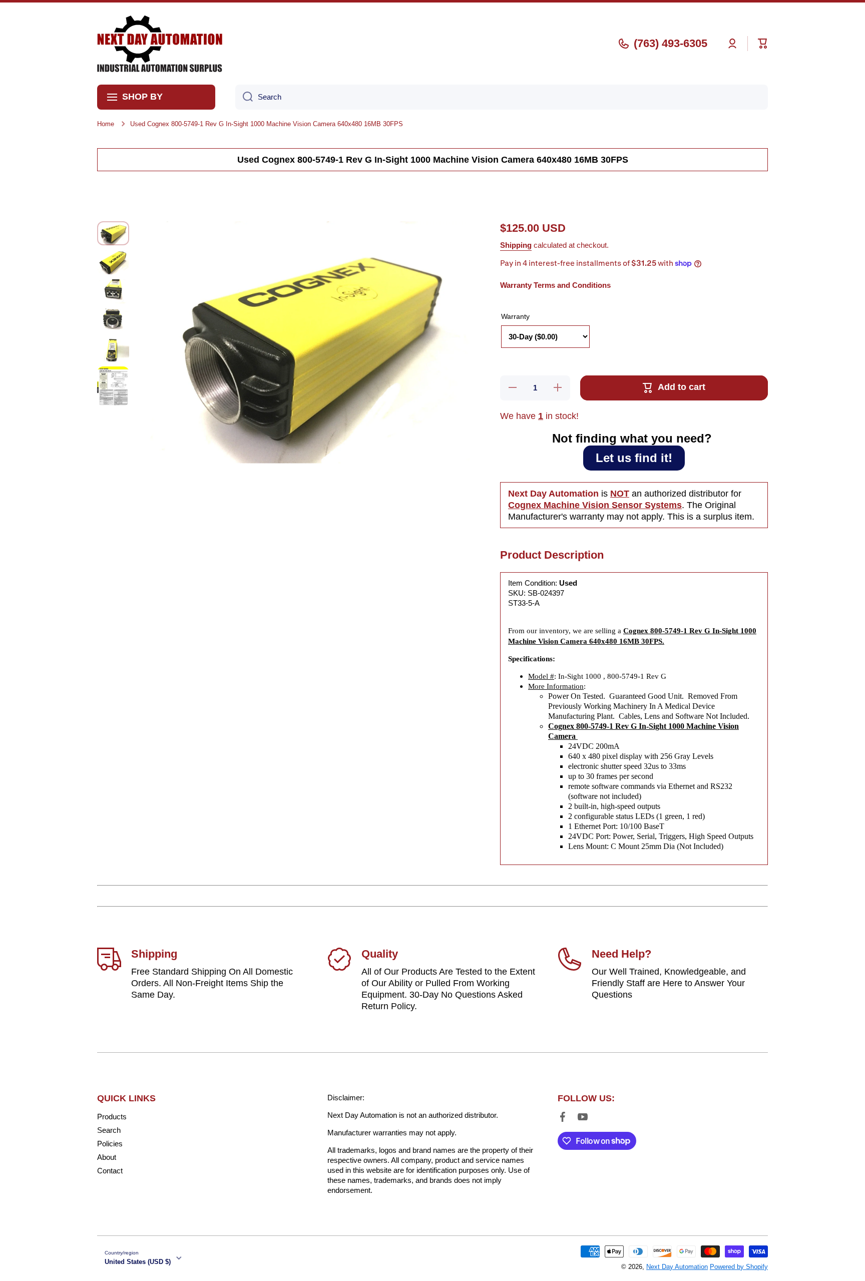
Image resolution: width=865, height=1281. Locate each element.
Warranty (515, 316)
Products (112, 1116)
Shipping (516, 245)
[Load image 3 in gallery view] (113, 291)
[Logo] (159, 43)
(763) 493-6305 (670, 43)
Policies (110, 1143)
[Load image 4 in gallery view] (113, 320)
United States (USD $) (138, 1261)
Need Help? (621, 954)
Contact (110, 1170)
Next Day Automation (677, 1266)
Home (105, 124)
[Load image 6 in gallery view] (113, 386)
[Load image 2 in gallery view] (113, 262)
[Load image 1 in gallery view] (113, 233)
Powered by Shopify (739, 1266)
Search (109, 1130)
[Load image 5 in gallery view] (113, 349)
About (106, 1157)
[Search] (244, 97)
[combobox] (501, 97)
